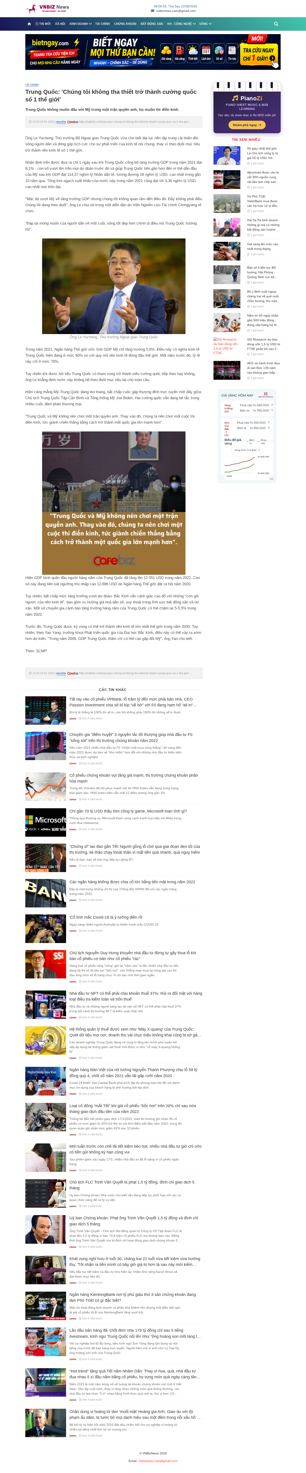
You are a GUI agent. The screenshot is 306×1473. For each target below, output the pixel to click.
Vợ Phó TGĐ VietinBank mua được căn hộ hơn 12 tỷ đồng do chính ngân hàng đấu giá (263, 206)
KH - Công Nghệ (179, 24)
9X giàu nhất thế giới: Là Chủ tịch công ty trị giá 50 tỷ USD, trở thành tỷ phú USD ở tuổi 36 (262, 158)
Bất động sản (152, 24)
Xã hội (60, 24)
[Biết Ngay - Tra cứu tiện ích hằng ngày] (153, 52)
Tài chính (102, 24)
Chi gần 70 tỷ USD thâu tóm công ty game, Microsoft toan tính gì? (128, 811)
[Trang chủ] (29, 24)
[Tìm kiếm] (276, 24)
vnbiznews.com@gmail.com (176, 11)
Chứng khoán (125, 24)
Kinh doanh (79, 24)
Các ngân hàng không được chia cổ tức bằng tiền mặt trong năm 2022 (132, 882)
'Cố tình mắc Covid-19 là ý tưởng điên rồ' (106, 917)
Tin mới (44, 24)
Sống (203, 24)
